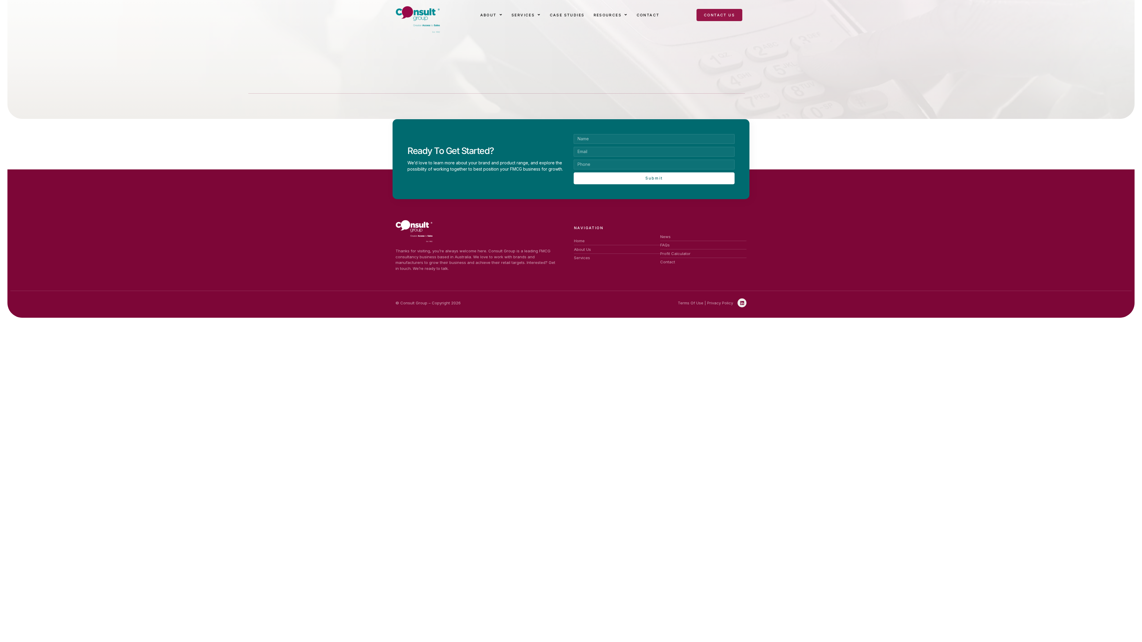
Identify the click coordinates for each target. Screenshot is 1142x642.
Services (523, 15)
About (488, 15)
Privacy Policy (720, 302)
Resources (608, 15)
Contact (648, 15)
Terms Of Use (690, 302)
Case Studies (567, 15)
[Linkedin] (742, 302)
